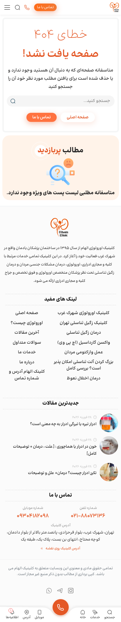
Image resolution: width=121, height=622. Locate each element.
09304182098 (33, 516)
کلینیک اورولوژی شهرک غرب (84, 313)
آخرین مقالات (26, 333)
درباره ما (26, 362)
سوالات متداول (27, 343)
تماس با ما (41, 117)
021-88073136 (88, 516)
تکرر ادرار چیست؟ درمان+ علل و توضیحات (62, 473)
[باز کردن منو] (7, 7)
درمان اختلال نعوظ (83, 378)
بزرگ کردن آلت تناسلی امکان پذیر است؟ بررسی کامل (83, 365)
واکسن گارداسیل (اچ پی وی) (83, 343)
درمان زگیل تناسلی (83, 333)
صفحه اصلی (78, 117)
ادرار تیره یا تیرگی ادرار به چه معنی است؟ (63, 424)
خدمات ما (27, 352)
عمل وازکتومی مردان (83, 352)
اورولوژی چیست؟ (27, 323)
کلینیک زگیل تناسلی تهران (83, 323)
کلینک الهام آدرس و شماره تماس (27, 375)
